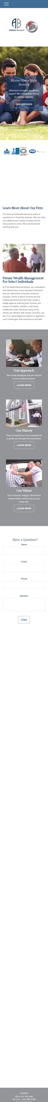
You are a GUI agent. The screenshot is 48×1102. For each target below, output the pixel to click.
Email (24, 561)
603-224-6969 (27, 1096)
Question (24, 595)
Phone (24, 578)
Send (24, 619)
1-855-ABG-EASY (28, 1099)
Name (24, 544)
